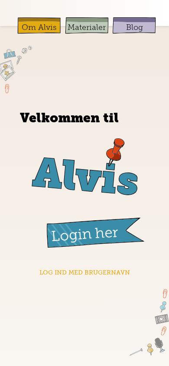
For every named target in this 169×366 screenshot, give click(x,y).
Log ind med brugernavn (84, 272)
